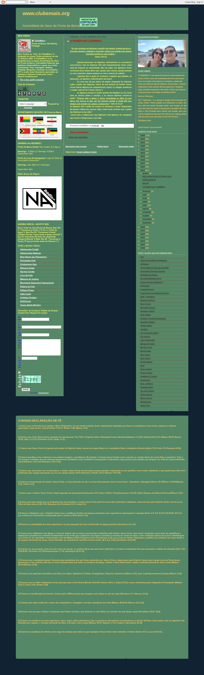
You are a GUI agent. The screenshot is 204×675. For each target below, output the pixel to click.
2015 (143, 156)
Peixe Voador (146, 369)
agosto (146, 209)
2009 (143, 135)
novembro (147, 219)
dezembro (147, 223)
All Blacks (144, 264)
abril (145, 195)
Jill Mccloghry (146, 326)
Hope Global (145, 315)
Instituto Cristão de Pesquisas (153, 319)
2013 (143, 149)
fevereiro (147, 191)
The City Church (147, 391)
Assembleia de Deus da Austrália (154, 268)
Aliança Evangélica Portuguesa (153, 261)
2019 (143, 170)
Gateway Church (147, 311)
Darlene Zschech (147, 300)
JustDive (144, 329)
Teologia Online (146, 387)
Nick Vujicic (145, 358)
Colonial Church (147, 289)
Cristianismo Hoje (28, 264)
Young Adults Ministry (30, 305)
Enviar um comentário (78, 137)
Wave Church (146, 398)
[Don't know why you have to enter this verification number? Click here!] (19, 386)
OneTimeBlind (146, 362)
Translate (28, 108)
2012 (143, 146)
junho (145, 202)
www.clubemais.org (46, 13)
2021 (143, 231)
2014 (143, 153)
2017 (143, 163)
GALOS (145, 183)
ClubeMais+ (40, 41)
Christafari (144, 286)
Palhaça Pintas (27, 290)
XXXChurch (25, 301)
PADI (142, 366)
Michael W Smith (147, 344)
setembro (147, 212)
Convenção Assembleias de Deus (154, 293)
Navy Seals (145, 355)
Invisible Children (147, 322)
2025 (143, 245)
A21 (142, 257)
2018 (143, 167)
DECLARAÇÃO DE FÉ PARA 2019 (156, 177)
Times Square (146, 395)
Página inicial (102, 147)
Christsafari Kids (28, 261)
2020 (143, 227)
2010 (143, 139)
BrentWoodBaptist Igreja (150, 279)
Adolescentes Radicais (30, 253)
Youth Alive (145, 406)
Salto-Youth (25, 294)
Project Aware (146, 373)
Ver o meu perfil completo (32, 80)
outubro (146, 216)
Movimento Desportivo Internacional (37, 283)
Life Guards (145, 337)
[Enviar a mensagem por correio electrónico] (101, 126)
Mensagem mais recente (76, 147)
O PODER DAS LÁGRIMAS (86, 41)
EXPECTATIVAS (149, 180)
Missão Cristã (146, 348)
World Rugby (145, 402)
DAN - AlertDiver (147, 297)
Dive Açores (145, 304)
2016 (143, 160)
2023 (143, 238)
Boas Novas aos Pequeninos (33, 257)
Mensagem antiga (126, 147)
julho (145, 205)
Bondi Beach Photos (149, 275)
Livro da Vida (26, 275)
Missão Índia (145, 351)
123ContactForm (43, 393)
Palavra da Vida (27, 286)
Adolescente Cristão (29, 249)
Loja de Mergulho (147, 340)
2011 (143, 142)
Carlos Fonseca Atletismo (151, 282)
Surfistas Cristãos (28, 298)
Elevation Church (147, 308)
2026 (143, 248)
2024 (143, 241)
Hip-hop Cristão (27, 272)
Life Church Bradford (149, 333)
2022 (143, 234)
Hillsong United (27, 268)
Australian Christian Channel (152, 271)
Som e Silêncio (146, 384)
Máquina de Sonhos (29, 279)
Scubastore (145, 380)
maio (145, 198)
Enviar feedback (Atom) (87, 152)
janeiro (146, 173)
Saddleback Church (148, 376)
